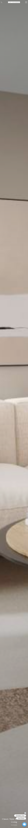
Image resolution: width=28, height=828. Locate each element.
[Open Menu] (26, 2)
